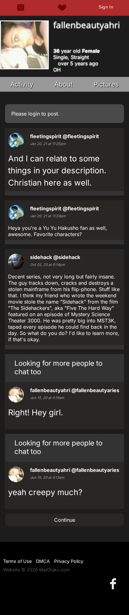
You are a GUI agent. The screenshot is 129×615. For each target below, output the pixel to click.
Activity (22, 84)
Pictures (106, 84)
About (63, 84)
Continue (64, 520)
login (34, 114)
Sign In (106, 6)
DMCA (43, 561)
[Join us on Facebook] (114, 583)
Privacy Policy (68, 561)
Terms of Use (17, 561)
